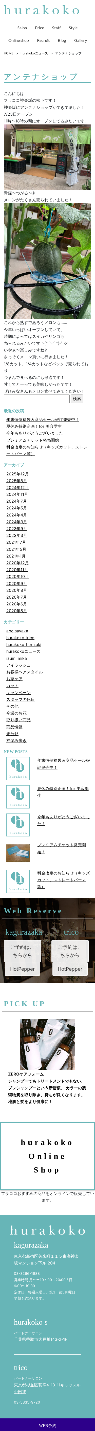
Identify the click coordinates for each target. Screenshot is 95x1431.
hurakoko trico (20, 637)
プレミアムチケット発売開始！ (34, 440)
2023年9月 (16, 528)
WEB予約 (47, 1425)
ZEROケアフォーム (26, 1074)
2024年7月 (16, 501)
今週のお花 (16, 713)
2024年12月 (17, 487)
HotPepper (22, 969)
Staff (56, 27)
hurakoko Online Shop (47, 1156)
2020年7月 (16, 597)
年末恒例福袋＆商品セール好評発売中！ (42, 419)
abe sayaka (17, 630)
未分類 (12, 733)
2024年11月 (17, 494)
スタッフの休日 (20, 699)
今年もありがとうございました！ (36, 433)
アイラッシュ (18, 665)
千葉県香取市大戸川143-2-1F (40, 1339)
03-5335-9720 (27, 1402)
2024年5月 (16, 507)
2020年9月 (16, 583)
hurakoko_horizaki (23, 644)
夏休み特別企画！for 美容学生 (34, 426)
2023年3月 (16, 535)
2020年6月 (16, 603)
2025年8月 (16, 480)
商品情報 (14, 726)
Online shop (18, 40)
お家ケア (14, 678)
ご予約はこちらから (22, 951)
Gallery (80, 40)
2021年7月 (16, 542)
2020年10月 (17, 576)
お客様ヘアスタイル (24, 671)
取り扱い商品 (18, 719)
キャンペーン (18, 692)
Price (39, 27)
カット (12, 685)
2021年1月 (16, 556)
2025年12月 (17, 473)
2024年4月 (16, 514)
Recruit (43, 40)
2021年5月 (16, 549)
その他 (12, 706)
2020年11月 (17, 569)
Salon (22, 27)
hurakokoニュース (23, 651)
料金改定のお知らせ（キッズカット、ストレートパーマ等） (63, 879)
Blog (62, 40)
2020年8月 (16, 590)
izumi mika (16, 658)
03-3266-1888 (27, 1273)
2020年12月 (17, 562)
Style (73, 27)
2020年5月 (16, 610)
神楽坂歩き (16, 740)
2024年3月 (16, 521)
